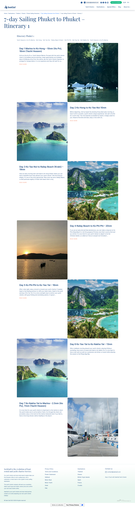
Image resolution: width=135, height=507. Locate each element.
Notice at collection (58, 505)
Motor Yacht (48, 482)
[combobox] (124, 2)
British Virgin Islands (84, 477)
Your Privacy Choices (72, 505)
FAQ (46, 488)
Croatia (80, 485)
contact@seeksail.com (114, 472)
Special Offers (111, 7)
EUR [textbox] (124, 2)
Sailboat (47, 477)
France (80, 482)
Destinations (101, 7)
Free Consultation (116, 2)
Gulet (46, 485)
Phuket (23, 13)
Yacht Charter (89, 7)
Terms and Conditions (51, 471)
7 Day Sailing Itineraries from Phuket (49, 13)
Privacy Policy (49, 469)
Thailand (18, 13)
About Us (127, 7)
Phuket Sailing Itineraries (33, 13)
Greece (80, 474)
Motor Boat (48, 480)
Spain (79, 480)
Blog (119, 7)
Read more (23, 64)
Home (5, 13)
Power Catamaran (50, 474)
